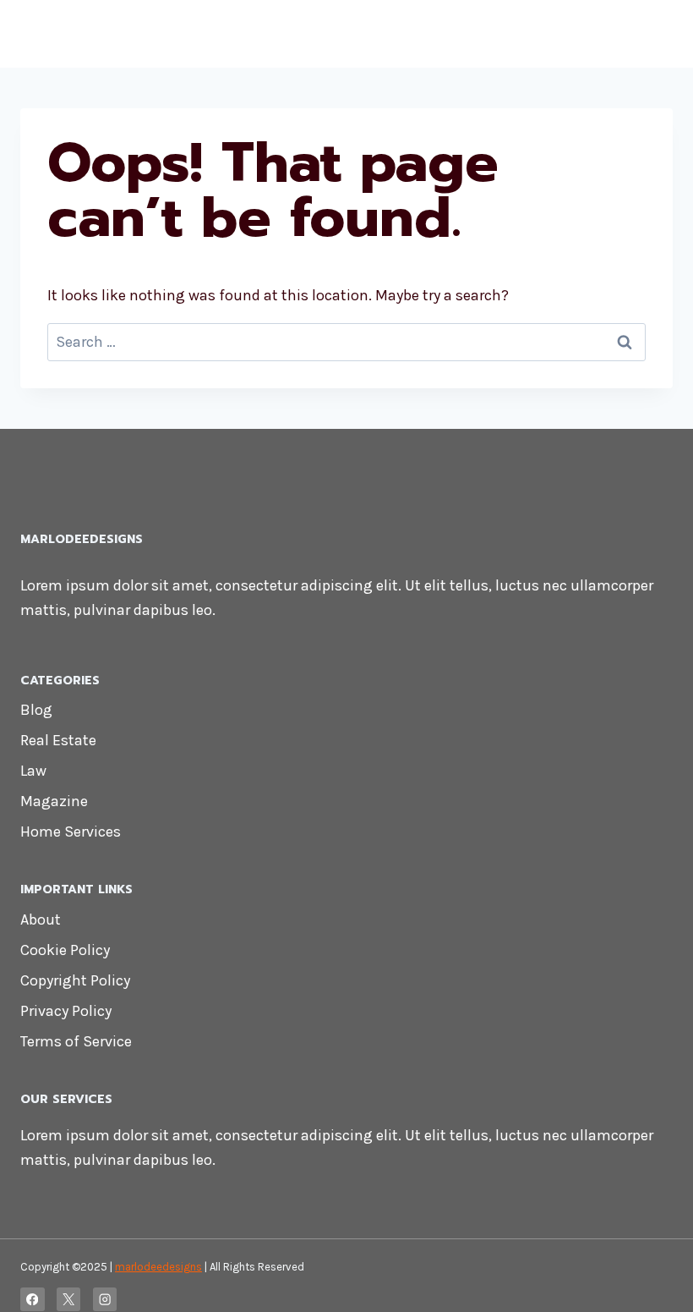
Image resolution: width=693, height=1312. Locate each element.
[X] (69, 1299)
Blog (36, 709)
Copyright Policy (75, 980)
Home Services (70, 831)
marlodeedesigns (158, 1266)
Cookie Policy (65, 950)
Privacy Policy (66, 1011)
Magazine (54, 801)
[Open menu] (657, 33)
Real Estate (58, 740)
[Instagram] (105, 1299)
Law (33, 770)
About (40, 919)
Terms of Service (76, 1041)
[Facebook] (32, 1299)
